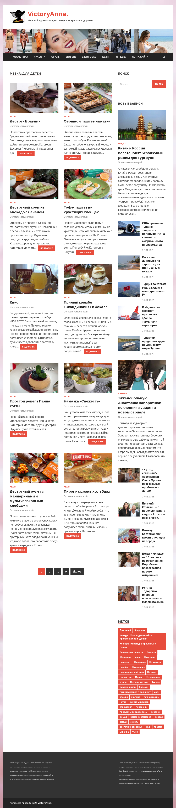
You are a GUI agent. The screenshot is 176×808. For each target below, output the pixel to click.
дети (156, 692)
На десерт (125, 662)
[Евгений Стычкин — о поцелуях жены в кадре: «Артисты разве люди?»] (129, 515)
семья (123, 721)
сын (148, 726)
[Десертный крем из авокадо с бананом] (34, 185)
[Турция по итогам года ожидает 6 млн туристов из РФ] (129, 296)
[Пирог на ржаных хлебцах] (88, 469)
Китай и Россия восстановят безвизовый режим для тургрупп (140, 153)
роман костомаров (140, 716)
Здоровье (89, 56)
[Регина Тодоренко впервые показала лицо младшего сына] (129, 599)
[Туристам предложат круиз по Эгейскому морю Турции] (129, 349)
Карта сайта (139, 56)
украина (124, 731)
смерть (134, 721)
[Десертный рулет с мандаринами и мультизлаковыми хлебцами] (34, 469)
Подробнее (26, 153)
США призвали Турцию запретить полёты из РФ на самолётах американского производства (153, 233)
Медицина (125, 657)
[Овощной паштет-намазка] (88, 99)
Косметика (20, 56)
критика (135, 696)
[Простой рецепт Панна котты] (34, 379)
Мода (137, 657)
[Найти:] (142, 84)
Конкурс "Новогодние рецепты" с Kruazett (138, 645)
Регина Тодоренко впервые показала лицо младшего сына (153, 594)
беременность (128, 687)
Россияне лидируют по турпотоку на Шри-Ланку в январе (151, 264)
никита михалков (139, 701)
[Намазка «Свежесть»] (88, 379)
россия (159, 716)
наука (123, 701)
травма (158, 726)
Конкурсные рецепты (131, 652)
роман (123, 716)
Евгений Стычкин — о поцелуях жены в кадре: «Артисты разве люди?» (154, 510)
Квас (14, 302)
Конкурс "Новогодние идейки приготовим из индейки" (136, 637)
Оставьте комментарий (22, 126)
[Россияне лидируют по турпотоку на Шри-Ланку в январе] (129, 269)
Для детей (125, 630)
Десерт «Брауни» (25, 121)
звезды (124, 696)
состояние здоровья (131, 726)
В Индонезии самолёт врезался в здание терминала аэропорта (151, 316)
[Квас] (34, 280)
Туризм (156, 682)
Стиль (55, 56)
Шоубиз (70, 56)
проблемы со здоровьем (133, 711)
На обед (124, 667)
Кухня (106, 56)
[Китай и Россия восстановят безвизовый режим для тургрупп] (142, 140)
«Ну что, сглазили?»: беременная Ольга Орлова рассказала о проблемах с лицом (151, 480)
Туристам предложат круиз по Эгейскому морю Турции (153, 343)
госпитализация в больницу (135, 692)
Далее (77, 571)
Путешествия (153, 677)
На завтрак (140, 662)
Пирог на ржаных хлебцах (87, 491)
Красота (39, 56)
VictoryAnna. (48, 14)
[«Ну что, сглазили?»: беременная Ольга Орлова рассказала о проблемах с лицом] (129, 481)
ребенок (155, 711)
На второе (149, 657)
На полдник (138, 667)
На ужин (151, 672)
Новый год (125, 677)
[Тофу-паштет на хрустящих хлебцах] (88, 185)
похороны (141, 706)
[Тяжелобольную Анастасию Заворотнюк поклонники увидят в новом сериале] (142, 390)
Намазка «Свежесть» (82, 401)
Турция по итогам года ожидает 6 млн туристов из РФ (154, 289)
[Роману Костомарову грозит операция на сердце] (129, 542)
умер (135, 731)
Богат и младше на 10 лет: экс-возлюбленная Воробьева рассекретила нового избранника (153, 564)
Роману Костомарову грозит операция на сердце (153, 535)
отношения (126, 706)
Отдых (121, 56)
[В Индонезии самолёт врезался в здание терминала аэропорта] (129, 319)
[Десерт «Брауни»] (34, 99)
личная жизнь (151, 696)
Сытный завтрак (139, 682)
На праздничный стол (132, 672)
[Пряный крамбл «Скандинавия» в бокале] (88, 280)
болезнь (143, 687)
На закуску (155, 662)
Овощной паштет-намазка (87, 121)
